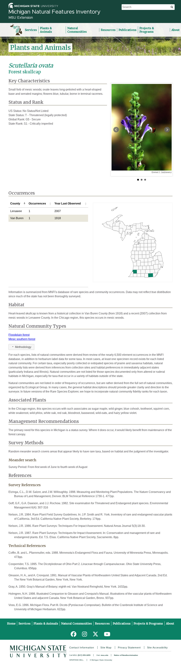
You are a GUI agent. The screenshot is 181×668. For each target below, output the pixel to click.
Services (31, 30)
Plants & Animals (46, 29)
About (175, 30)
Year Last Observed (67, 203)
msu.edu (104, 655)
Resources (108, 30)
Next (167, 130)
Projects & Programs (146, 29)
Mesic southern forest (21, 339)
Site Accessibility (157, 647)
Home (11, 623)
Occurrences (37, 203)
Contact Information (81, 647)
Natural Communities (77, 29)
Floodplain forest (19, 334)
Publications (127, 30)
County (15, 203)
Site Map (105, 647)
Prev (116, 130)
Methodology (23, 346)
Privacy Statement (129, 647)
